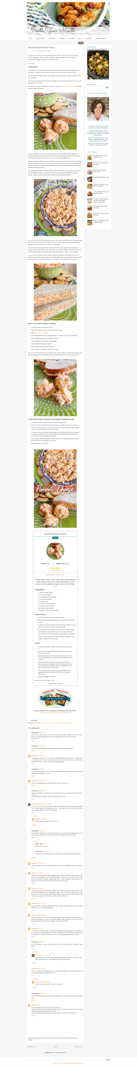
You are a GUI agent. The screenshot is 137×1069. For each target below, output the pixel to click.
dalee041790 (35, 781)
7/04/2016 (40, 873)
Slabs (33, 1005)
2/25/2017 (44, 819)
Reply (33, 741)
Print (55, 538)
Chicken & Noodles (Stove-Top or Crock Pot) (101, 185)
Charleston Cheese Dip (41, 332)
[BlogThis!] (32, 720)
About (79, 38)
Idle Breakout (35, 968)
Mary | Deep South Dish (38, 804)
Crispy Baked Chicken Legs (101, 177)
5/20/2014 (42, 790)
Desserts (62, 38)
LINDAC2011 (35, 903)
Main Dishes (52, 38)
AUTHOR (73, 1063)
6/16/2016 (40, 863)
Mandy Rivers (39, 955)
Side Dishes (33, 51)
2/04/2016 (42, 830)
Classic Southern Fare (48, 722)
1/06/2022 (43, 915)
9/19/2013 (42, 746)
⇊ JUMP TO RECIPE (33, 67)
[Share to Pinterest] (36, 720)
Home (30, 38)
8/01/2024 (46, 851)
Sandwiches (69, 722)
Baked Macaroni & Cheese (68, 86)
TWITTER (68, 712)
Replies (35, 816)
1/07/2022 (40, 928)
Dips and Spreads (60, 722)
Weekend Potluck (101, 38)
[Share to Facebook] (35, 720)
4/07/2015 (49, 804)
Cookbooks (88, 38)
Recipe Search (40, 38)
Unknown (34, 756)
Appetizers (38, 722)
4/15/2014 (42, 781)
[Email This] (31, 720)
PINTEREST (51, 712)
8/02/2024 (38, 1005)
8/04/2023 (42, 993)
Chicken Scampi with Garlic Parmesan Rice (101, 221)
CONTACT (80, 1063)
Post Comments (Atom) (59, 1052)
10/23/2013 (41, 756)
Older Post (79, 1046)
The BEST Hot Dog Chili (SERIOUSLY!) (100, 156)
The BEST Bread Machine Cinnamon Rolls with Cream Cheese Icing (100, 200)
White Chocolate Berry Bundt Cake (99, 170)
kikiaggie (34, 928)
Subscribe (71, 38)
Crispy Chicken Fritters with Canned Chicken (101, 192)
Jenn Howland (39, 982)
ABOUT (67, 1063)
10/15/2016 (42, 903)
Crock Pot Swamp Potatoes (97, 49)
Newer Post (32, 1046)
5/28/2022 (42, 942)
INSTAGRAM (60, 712)
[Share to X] (34, 720)
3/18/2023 (47, 982)
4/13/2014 (42, 769)
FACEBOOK (43, 712)
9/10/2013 (42, 732)
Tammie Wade (35, 915)
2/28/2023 (43, 968)
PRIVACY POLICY (59, 1063)
